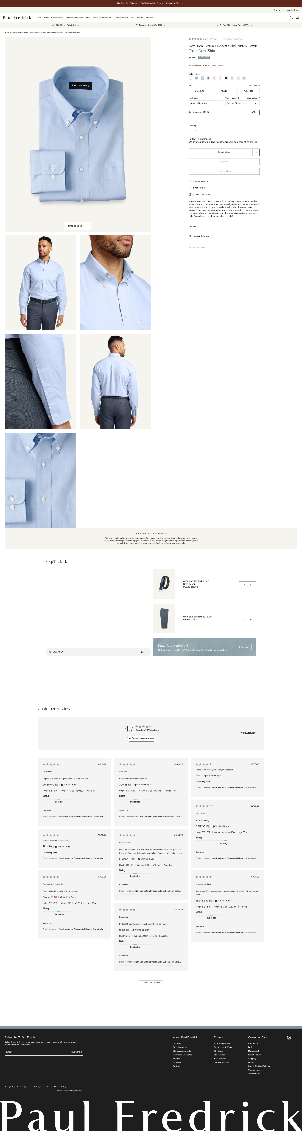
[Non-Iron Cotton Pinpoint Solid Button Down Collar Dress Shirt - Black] (226, 78)
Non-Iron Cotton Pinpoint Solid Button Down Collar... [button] (82, 817)
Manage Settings (60, 1087)
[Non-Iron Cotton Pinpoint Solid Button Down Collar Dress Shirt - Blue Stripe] (208, 78)
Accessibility (21, 1087)
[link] (64, 25)
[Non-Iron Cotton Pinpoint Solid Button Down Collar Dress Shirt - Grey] (244, 78)
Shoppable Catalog (222, 1062)
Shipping (252, 1058)
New (39, 17)
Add (246, 585)
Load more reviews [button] (151, 983)
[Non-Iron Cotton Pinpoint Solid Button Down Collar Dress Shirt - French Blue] (196, 78)
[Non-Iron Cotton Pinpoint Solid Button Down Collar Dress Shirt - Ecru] (238, 78)
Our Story (177, 1043)
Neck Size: (193, 98)
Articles (176, 1058)
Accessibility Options (36, 1087)
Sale (132, 17)
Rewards (150, 17)
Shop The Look (75, 225)
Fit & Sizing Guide (222, 1043)
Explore (140, 17)
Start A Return (254, 1055)
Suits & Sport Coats (74, 17)
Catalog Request (255, 1070)
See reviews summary (233, 39)
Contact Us (253, 1043)
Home (7, 32)
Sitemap (49, 1087)
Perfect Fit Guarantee (182, 1055)
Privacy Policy (10, 1087)
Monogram (201, 112)
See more (47, 810)
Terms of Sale (254, 1073)
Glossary (177, 1062)
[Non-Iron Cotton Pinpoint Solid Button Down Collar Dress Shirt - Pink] (220, 78)
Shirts (46, 17)
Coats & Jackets (121, 17)
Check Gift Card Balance (259, 1066)
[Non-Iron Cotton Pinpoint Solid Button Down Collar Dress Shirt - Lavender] (232, 78)
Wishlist (251, 1062)
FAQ (250, 1047)
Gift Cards (218, 1051)
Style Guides (219, 1055)
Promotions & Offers (223, 1047)
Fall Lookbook (220, 1058)
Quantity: (193, 125)
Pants (87, 17)
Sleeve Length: (232, 98)
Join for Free (292, 10)
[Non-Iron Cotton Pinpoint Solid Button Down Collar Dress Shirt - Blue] (202, 78)
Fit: (190, 85)
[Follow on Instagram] (289, 1038)
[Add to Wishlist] (256, 152)
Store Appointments (182, 1051)
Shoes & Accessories (101, 17)
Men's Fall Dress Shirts (19, 32)
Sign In (277, 10)
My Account (253, 1051)
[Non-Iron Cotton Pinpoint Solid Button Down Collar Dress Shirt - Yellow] (214, 78)
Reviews (176, 1066)
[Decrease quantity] (191, 131)
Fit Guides (243, 647)
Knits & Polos (57, 17)
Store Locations (180, 1047)
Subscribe (76, 1052)
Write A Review (247, 733)
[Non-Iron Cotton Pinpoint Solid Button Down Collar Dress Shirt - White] (190, 78)
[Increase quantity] (201, 131)
